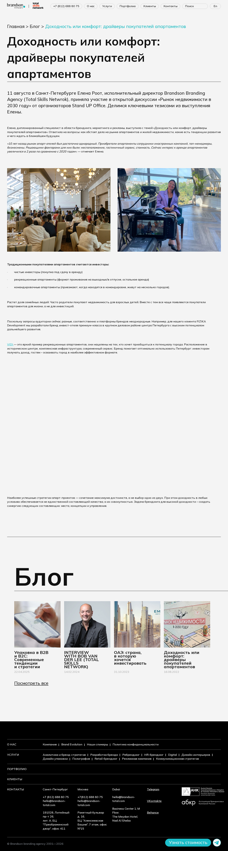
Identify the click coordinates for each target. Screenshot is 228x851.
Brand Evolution (71, 744)
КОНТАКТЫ (170, 6)
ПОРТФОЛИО (128, 6)
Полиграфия (81, 758)
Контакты (15, 789)
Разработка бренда (104, 754)
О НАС (91, 6)
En (215, 6)
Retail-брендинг (106, 758)
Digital (172, 754)
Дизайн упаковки (55, 758)
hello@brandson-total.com (54, 803)
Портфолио (17, 769)
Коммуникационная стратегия (177, 758)
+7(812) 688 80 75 (90, 797)
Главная (16, 26)
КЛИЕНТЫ (149, 6)
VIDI (10, 344)
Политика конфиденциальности (136, 744)
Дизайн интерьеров (196, 754)
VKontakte (154, 801)
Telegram (153, 789)
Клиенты (14, 779)
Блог (35, 26)
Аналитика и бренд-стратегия (64, 754)
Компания (50, 744)
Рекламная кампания (136, 758)
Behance (153, 812)
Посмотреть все (31, 683)
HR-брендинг (154, 754)
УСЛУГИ (107, 6)
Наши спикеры (97, 744)
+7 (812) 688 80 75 (66, 6)
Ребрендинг (131, 754)
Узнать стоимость (188, 842)
